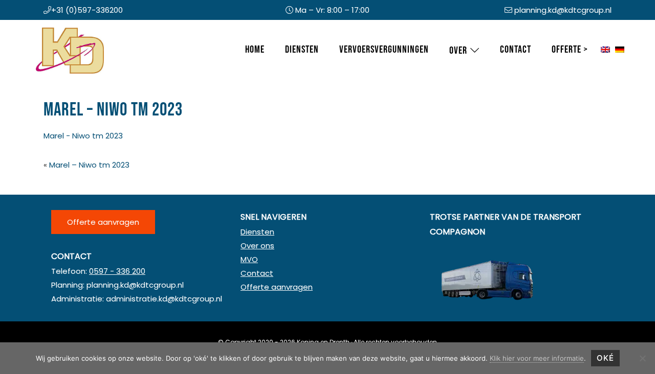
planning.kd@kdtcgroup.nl (563, 10)
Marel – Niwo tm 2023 (89, 164)
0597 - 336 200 (117, 271)
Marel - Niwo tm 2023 (83, 135)
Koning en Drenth (46, 30)
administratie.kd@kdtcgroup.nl (164, 298)
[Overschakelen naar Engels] (605, 50)
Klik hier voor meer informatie (537, 358)
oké (605, 358)
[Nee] (642, 358)
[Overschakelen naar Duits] (620, 50)
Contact (257, 273)
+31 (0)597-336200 (87, 10)
